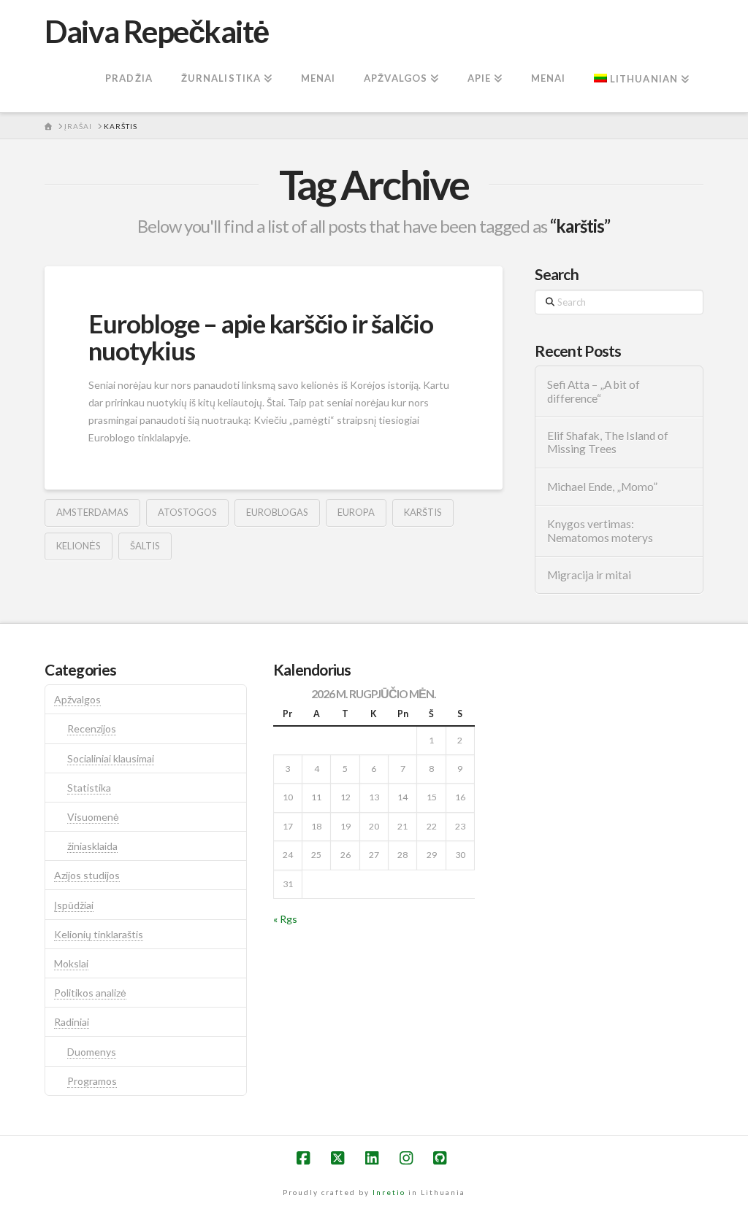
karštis (423, 512)
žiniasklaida (92, 846)
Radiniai (71, 1022)
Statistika (89, 787)
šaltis (145, 546)
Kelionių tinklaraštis (98, 934)
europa (356, 512)
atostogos (187, 512)
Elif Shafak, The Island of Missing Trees (607, 442)
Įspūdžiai (74, 905)
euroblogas (277, 512)
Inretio (389, 1192)
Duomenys (91, 1051)
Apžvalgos (77, 699)
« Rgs (285, 919)
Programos (92, 1081)
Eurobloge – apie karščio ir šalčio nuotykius (260, 337)
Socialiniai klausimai (110, 758)
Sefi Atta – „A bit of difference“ (593, 391)
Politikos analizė (90, 992)
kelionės (78, 546)
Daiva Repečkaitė (156, 31)
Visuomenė (93, 817)
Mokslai (71, 963)
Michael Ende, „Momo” (602, 486)
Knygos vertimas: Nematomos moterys (600, 530)
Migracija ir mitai (589, 574)
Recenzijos (91, 728)
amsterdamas (92, 512)
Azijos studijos (87, 875)
